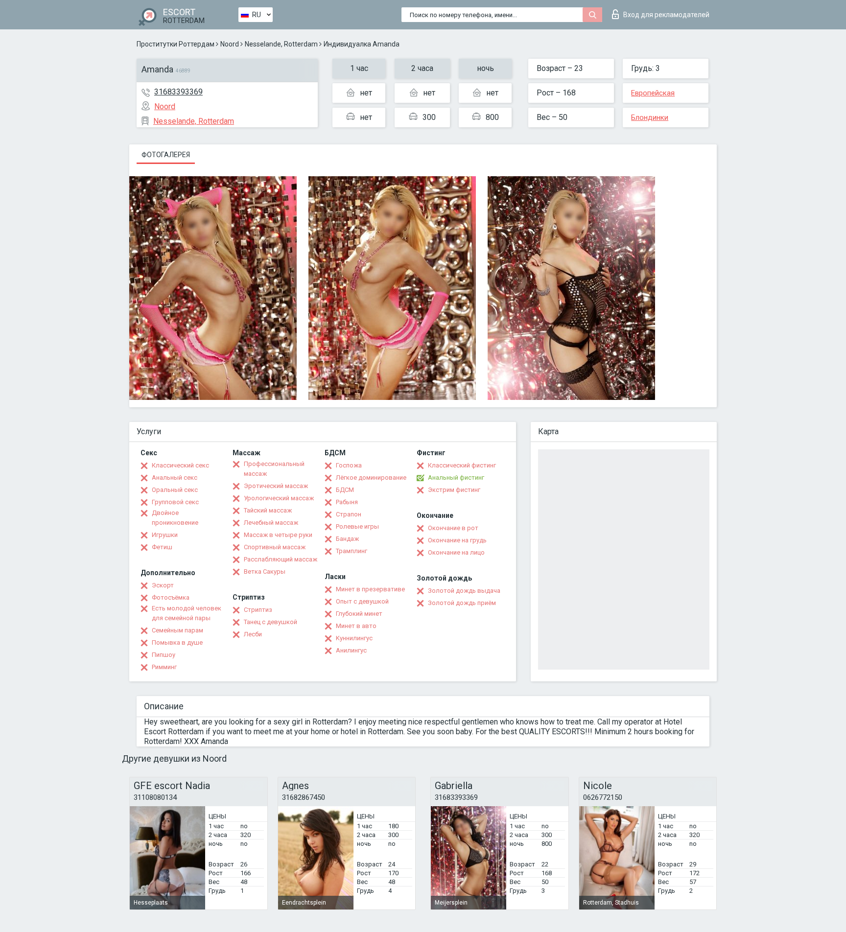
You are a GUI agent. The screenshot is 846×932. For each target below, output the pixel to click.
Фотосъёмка (170, 597)
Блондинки (649, 117)
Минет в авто (356, 625)
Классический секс (180, 465)
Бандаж (347, 538)
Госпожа (349, 465)
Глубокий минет (359, 613)
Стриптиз (258, 609)
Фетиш (162, 547)
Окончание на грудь (457, 540)
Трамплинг (351, 551)
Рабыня (347, 502)
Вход (666, 15)
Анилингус (351, 650)
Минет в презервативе (370, 589)
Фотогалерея (165, 155)
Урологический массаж (279, 498)
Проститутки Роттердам (175, 44)
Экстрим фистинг (454, 489)
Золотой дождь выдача (464, 590)
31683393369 (178, 91)
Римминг (164, 667)
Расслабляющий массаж (280, 559)
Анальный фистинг (456, 477)
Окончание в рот (453, 528)
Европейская (653, 93)
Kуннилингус (354, 638)
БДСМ (345, 489)
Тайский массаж (268, 510)
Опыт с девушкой (362, 601)
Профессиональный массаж (274, 468)
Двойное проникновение (175, 517)
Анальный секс (174, 477)
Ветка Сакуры (264, 571)
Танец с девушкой (270, 622)
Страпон (348, 514)
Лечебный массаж (271, 522)
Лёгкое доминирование (371, 477)
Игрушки (165, 534)
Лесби (253, 634)
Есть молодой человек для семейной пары (186, 613)
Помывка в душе (177, 642)
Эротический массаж (276, 485)
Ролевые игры (357, 526)
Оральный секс (175, 489)
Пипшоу (163, 654)
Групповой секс (175, 502)
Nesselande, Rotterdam (281, 44)
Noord (229, 44)
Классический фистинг (462, 465)
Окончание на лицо (456, 552)
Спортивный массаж (275, 547)
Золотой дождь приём (462, 602)
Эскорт (163, 585)
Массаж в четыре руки (278, 534)
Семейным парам (177, 630)
